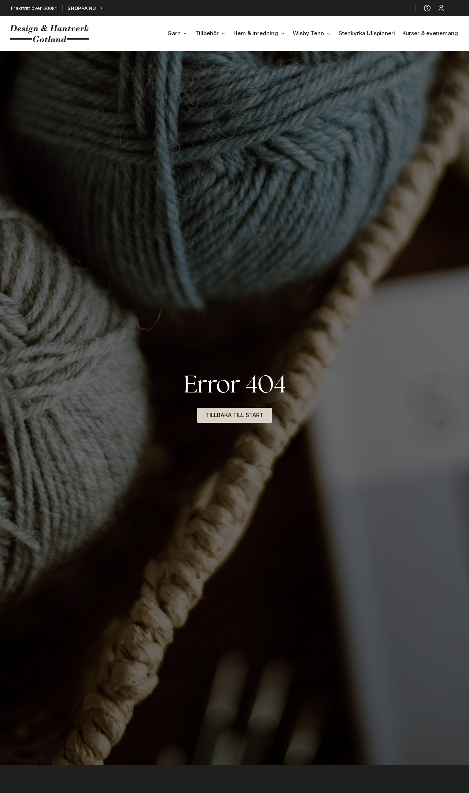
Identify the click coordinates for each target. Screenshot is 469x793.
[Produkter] (454, 8)
